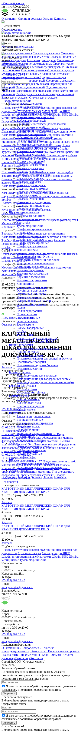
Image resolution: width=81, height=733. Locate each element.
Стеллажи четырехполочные (35, 192)
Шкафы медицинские (30, 236)
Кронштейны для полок (32, 287)
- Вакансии (21, 658)
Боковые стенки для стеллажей (36, 113)
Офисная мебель (19, 395)
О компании (9, 18)
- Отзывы (55, 654)
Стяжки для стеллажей (31, 158)
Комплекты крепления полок (35, 263)
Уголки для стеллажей (31, 161)
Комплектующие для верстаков (37, 375)
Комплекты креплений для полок (38, 260)
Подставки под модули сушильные (39, 467)
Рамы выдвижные (28, 317)
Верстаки (15, 412)
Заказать (7, 502)
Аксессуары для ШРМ (31, 215)
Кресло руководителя (30, 406)
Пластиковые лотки (29, 368)
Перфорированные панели (34, 300)
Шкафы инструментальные (34, 229)
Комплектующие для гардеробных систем (43, 378)
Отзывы (48, 18)
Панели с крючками (29, 297)
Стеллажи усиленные (30, 198)
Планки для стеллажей (31, 134)
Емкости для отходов (22, 385)
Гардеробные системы (23, 249)
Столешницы (25, 436)
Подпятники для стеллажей (34, 137)
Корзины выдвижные (30, 270)
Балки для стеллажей (30, 107)
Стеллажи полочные (30, 178)
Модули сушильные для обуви (36, 463)
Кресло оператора (28, 399)
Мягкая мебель (26, 409)
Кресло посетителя (29, 402)
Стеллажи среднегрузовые (34, 202)
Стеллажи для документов (33, 175)
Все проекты (10, 481)
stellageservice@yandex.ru (17, 587)
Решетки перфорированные (34, 433)
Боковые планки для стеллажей (37, 110)
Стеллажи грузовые (29, 209)
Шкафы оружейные (29, 453)
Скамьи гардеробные (30, 327)
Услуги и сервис (19, 470)
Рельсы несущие (27, 321)
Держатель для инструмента (35, 423)
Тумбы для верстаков (30, 440)
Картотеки (23, 222)
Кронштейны (25, 283)
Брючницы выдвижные (32, 253)
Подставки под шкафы (31, 304)
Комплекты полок (28, 426)
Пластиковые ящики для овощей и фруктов (45, 358)
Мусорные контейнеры (31, 392)
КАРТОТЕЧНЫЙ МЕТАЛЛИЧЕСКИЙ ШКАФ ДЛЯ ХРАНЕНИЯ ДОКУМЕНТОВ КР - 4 (36, 507)
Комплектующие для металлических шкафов (45, 382)
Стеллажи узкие (27, 195)
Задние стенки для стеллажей (35, 117)
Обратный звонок (13, 3)
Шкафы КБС (25, 232)
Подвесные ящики (28, 429)
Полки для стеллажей (30, 141)
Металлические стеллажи (25, 103)
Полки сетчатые (27, 314)
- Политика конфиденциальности (28, 649)
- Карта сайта (10, 654)
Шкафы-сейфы (26, 457)
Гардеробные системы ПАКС (36, 341)
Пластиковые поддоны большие (37, 365)
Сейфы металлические (31, 450)
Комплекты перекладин (32, 266)
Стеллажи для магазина (32, 164)
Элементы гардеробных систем (37, 338)
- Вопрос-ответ (29, 648)
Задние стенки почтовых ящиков (38, 348)
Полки (21, 307)
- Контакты (36, 658)
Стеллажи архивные (30, 171)
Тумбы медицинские (30, 226)
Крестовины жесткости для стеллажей (41, 124)
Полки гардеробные (29, 310)
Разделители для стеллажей (34, 144)
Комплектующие (20, 372)
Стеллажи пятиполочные (33, 205)
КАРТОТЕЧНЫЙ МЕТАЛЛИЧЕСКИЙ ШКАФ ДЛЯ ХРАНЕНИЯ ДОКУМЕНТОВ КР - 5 (36, 527)
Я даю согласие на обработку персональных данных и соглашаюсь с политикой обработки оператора (39, 688)
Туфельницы (25, 334)
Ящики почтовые (28, 351)
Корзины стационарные (32, 280)
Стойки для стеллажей (31, 154)
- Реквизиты (38, 651)
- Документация (29, 654)
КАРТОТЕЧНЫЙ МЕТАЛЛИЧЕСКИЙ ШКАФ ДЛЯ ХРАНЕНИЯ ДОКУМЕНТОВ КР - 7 (36, 490)
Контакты (60, 18)
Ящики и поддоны (21, 344)
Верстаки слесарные (30, 419)
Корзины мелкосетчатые (32, 273)
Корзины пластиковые (31, 277)
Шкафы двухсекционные (33, 243)
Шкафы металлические (24, 212)
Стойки (21, 331)
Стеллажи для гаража (30, 168)
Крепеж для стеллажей (31, 120)
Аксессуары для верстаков (33, 416)
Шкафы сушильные (21, 460)
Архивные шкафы (28, 219)
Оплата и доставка (30, 18)
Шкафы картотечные (30, 239)
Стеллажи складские (30, 151)
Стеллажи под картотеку (32, 188)
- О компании (10, 648)
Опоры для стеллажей (31, 127)
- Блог (44, 654)
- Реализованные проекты (62, 651)
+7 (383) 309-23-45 (13, 64)
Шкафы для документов (32, 246)
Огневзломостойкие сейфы (34, 446)
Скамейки (23, 324)
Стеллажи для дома (29, 181)
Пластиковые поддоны (31, 361)
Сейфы (13, 443)
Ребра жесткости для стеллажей (37, 147)
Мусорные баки (27, 389)
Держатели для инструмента (35, 256)
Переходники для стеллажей (35, 130)
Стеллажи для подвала (31, 185)
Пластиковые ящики (30, 355)
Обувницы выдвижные (32, 290)
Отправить (9, 693)
